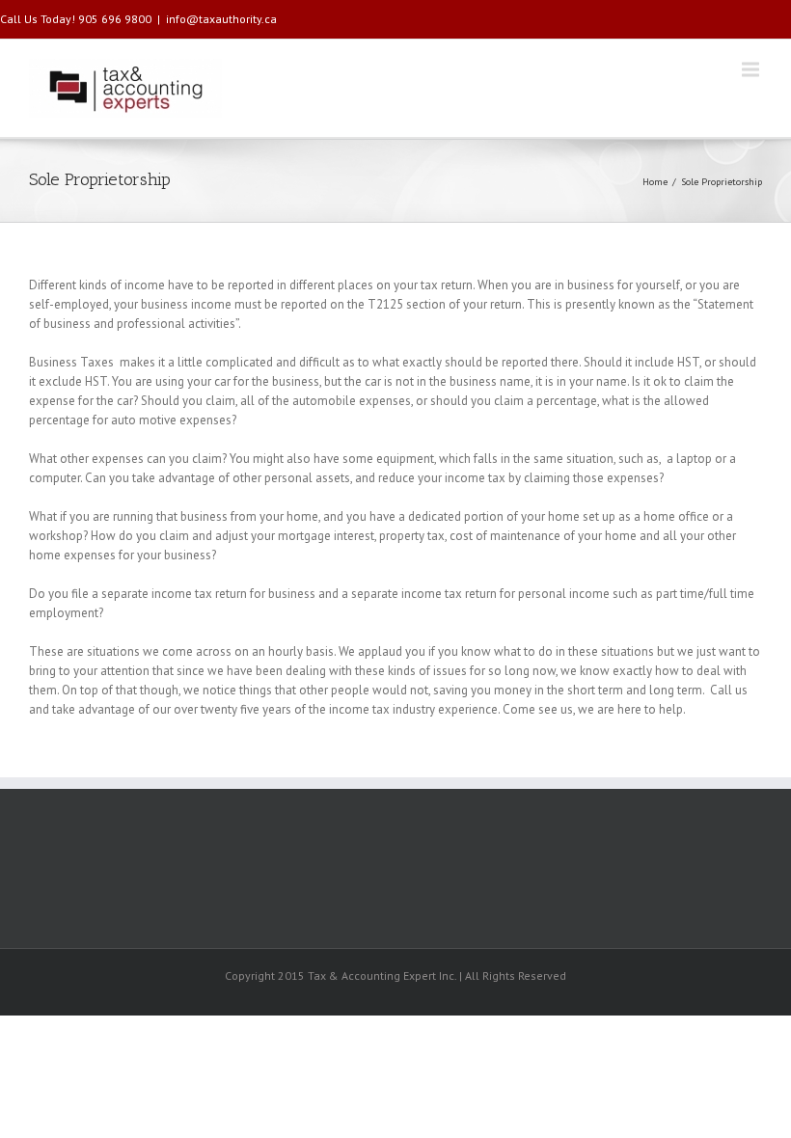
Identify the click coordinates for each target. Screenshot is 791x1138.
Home (655, 182)
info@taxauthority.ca (221, 19)
